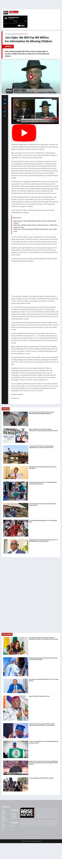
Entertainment (5, 819)
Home (3, 809)
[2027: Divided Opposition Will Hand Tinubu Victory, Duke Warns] (15, 466)
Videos (3, 826)
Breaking (4, 811)
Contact (3, 827)
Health (3, 824)
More (3, 829)
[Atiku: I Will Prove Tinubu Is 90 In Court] (15, 695)
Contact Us (13, 816)
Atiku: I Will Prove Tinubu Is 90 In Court (39, 696)
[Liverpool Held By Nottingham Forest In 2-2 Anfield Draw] (15, 520)
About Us (13, 813)
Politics (3, 817)
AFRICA (8, 46)
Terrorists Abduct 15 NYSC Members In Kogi (41, 778)
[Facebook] (11, 401)
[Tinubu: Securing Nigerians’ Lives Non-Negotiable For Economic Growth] (15, 741)
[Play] (24, 133)
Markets (13, 825)
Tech (3, 822)
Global (3, 813)
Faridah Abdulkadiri (21, 34)
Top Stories (7, 634)
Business (4, 816)
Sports (3, 821)
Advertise (13, 814)
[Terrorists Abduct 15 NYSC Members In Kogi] (15, 777)
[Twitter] (12, 401)
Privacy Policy (14, 818)
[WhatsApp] (13, 401)
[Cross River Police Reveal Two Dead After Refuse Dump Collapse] (15, 503)
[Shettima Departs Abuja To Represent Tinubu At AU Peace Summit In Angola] (15, 657)
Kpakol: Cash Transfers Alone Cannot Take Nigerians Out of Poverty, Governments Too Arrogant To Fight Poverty (43, 763)
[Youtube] (14, 401)
